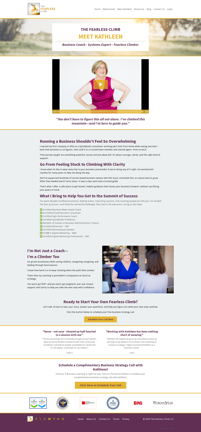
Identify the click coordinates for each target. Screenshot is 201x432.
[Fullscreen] (146, 112)
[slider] (98, 112)
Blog (149, 9)
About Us (91, 419)
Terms (116, 419)
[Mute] (142, 112)
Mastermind (109, 9)
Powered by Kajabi (167, 428)
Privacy (125, 419)
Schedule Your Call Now (100, 319)
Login (170, 9)
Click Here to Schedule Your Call (100, 385)
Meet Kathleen (124, 9)
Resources (139, 9)
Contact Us (159, 9)
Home (97, 9)
